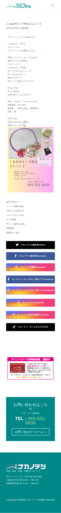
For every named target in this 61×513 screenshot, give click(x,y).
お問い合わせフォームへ (30, 431)
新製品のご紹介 (13, 232)
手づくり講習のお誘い (16, 224)
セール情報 (11, 219)
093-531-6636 (35, 420)
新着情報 (25, 28)
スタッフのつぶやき (15, 215)
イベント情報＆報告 (15, 206)
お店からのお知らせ (15, 211)
